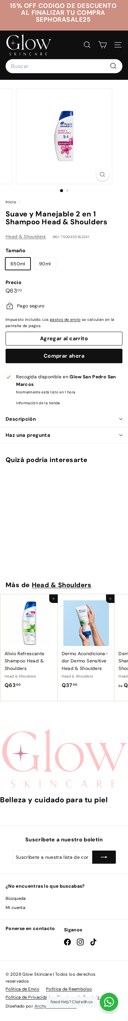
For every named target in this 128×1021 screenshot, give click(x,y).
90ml (45, 264)
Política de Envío (22, 989)
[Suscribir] (104, 857)
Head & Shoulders (26, 236)
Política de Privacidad (28, 997)
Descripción (21, 419)
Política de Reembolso (69, 989)
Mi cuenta (15, 907)
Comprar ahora (64, 355)
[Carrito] (102, 45)
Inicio (11, 202)
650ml (18, 264)
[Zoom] (102, 174)
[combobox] (64, 66)
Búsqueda (16, 898)
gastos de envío (65, 319)
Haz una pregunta (28, 435)
